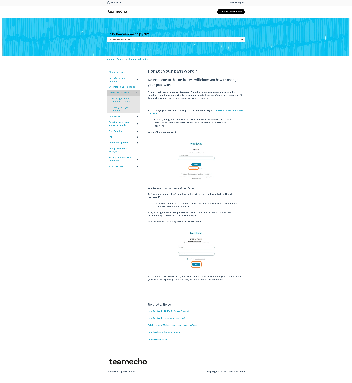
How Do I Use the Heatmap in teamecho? (166, 318)
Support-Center (115, 59)
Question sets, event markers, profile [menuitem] (119, 124)
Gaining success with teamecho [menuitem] (120, 159)
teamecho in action (139, 59)
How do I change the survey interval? (165, 332)
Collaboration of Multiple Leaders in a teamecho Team (172, 325)
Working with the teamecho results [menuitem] (121, 100)
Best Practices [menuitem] (116, 131)
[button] (137, 78)
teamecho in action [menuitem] (119, 92)
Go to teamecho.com (231, 11)
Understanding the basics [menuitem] (122, 86)
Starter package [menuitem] (117, 72)
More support (237, 2)
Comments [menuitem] (114, 116)
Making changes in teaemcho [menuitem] (121, 109)
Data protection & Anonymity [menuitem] (118, 150)
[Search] (242, 39)
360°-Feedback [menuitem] (117, 166)
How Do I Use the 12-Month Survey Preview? (168, 311)
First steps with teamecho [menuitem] (117, 79)
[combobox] (173, 39)
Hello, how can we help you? (128, 34)
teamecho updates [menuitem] (119, 142)
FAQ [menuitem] (111, 137)
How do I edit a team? (158, 339)
